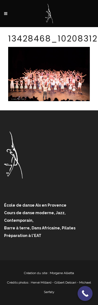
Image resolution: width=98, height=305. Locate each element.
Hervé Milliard (41, 282)
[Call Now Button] (85, 293)
